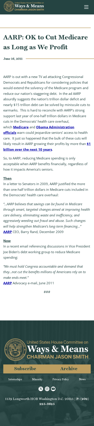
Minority (37, 379)
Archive (68, 368)
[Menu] (86, 7)
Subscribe (25, 368)
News (82, 379)
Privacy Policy (60, 379)
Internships (15, 379)
